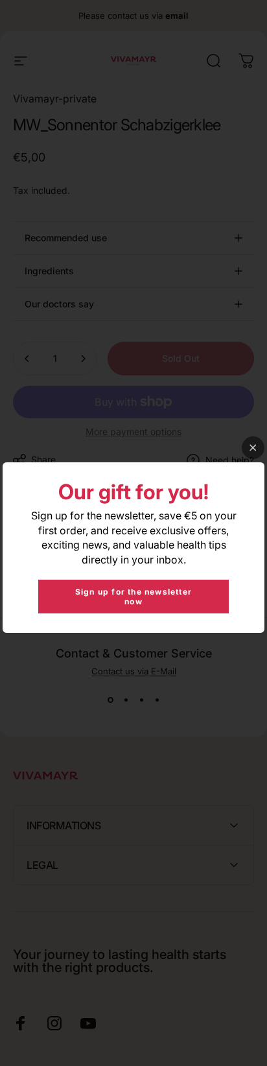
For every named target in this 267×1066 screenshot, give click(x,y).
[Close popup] (253, 447)
